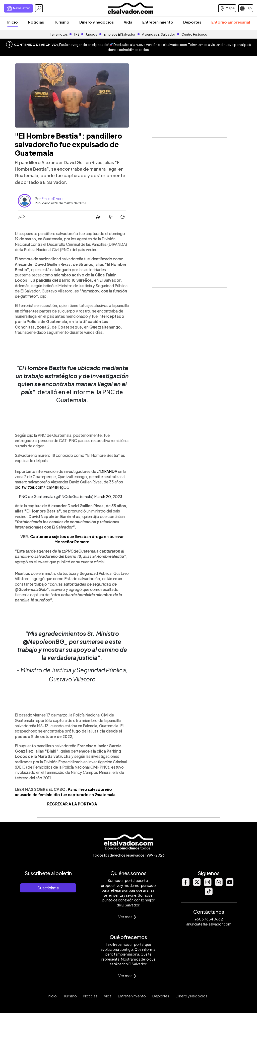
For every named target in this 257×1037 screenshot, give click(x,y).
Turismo (61, 22)
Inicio (12, 22)
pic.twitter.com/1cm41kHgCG (42, 487)
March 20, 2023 (108, 496)
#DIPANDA (107, 471)
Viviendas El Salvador (158, 34)
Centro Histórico (194, 34)
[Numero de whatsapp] (219, 884)
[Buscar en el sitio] (39, 8)
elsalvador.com (175, 45)
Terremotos (59, 34)
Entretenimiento (157, 22)
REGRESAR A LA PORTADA (72, 803)
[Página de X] (196, 884)
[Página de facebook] (185, 884)
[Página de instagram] (208, 884)
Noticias (36, 22)
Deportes (192, 22)
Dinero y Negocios (191, 996)
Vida (128, 22)
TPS (77, 34)
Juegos (91, 34)
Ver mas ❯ (127, 916)
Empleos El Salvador (119, 34)
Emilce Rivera (52, 198)
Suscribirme (48, 887)
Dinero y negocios (96, 22)
